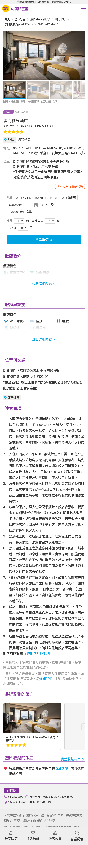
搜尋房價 (42, 240)
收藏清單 (61, 768)
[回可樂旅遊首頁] (15, 8)
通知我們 (45, 679)
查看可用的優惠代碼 (70, 186)
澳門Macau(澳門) (40, 19)
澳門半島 (60, 19)
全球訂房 (20, 19)
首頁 (7, 19)
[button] (8, 55)
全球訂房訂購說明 (37, 653)
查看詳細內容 (42, 339)
